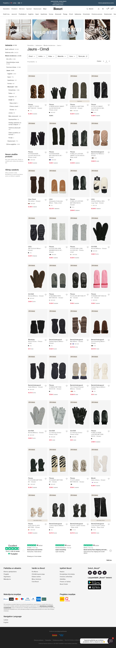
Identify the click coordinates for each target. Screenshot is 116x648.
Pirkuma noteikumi (38, 640)
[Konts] (98, 9)
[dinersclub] (33, 599)
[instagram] (95, 573)
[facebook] (90, 573)
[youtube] (100, 573)
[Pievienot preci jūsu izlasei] (46, 105)
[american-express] (38, 599)
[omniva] (67, 599)
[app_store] (94, 587)
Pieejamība (48, 640)
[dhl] (62, 599)
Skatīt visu (109, 560)
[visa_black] (11, 599)
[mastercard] (16, 599)
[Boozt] (58, 8)
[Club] (103, 9)
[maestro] (22, 599)
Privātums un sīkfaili (58, 640)
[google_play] (94, 582)
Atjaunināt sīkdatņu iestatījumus (72, 640)
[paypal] (6, 599)
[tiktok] (105, 573)
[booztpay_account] (44, 599)
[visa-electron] (27, 599)
